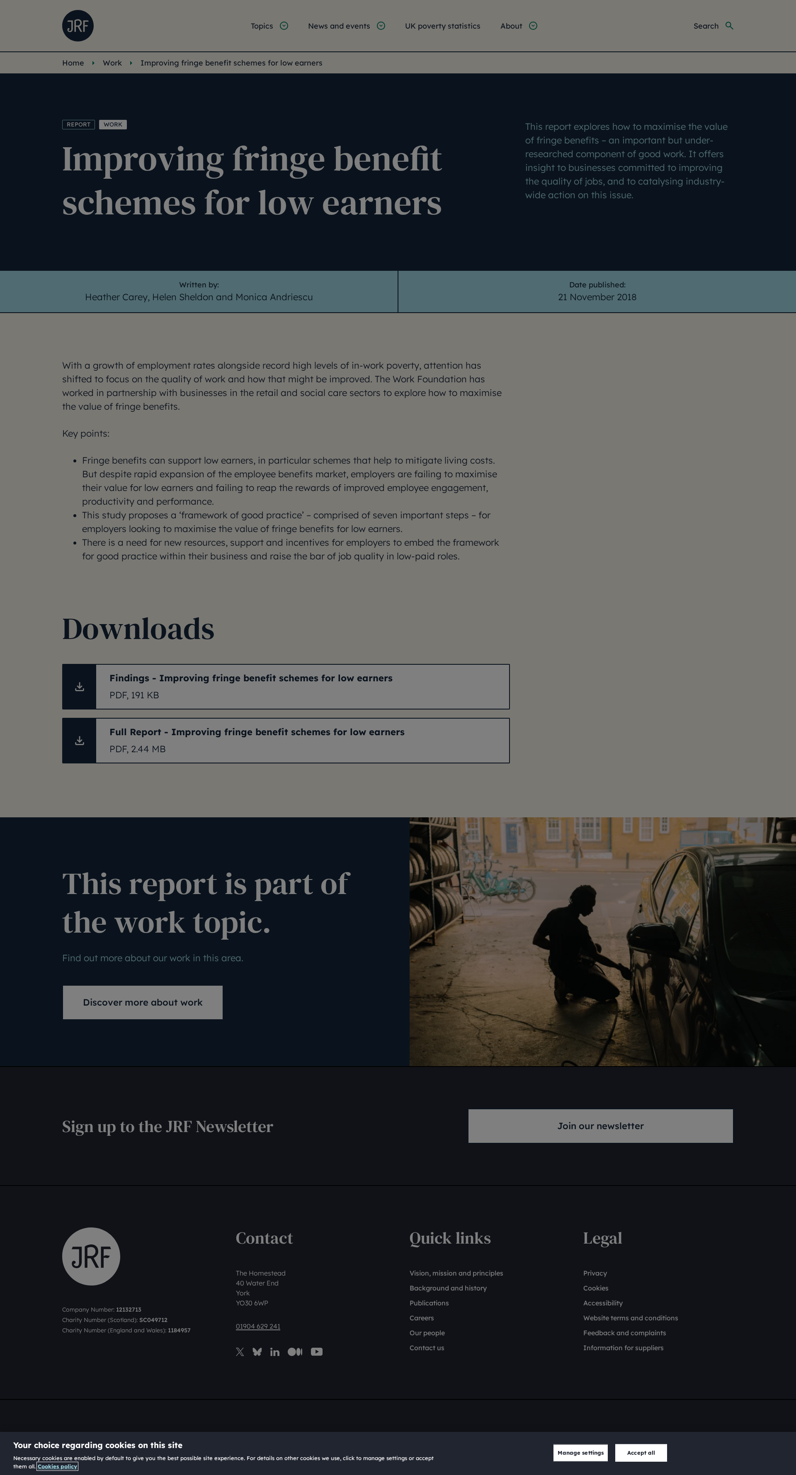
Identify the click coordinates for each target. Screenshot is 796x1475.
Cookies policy (57, 1466)
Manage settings (581, 1452)
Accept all (641, 1452)
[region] (398, 1453)
